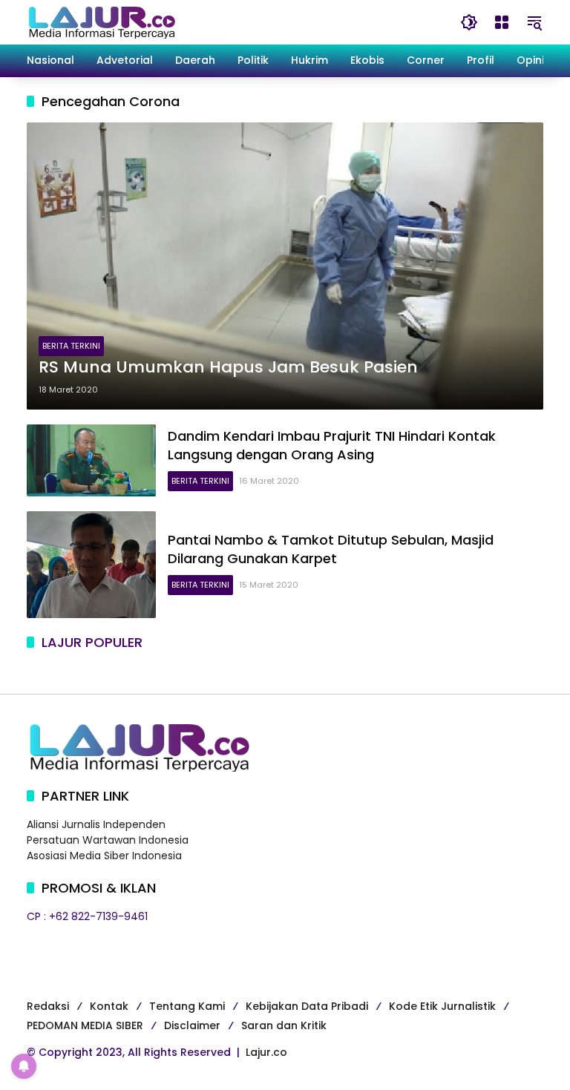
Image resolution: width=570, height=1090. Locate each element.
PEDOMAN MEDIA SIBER (85, 1025)
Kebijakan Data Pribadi (307, 1006)
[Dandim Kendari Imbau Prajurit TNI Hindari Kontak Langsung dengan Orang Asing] (91, 460)
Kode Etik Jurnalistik (442, 1006)
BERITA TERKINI (71, 346)
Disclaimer (192, 1025)
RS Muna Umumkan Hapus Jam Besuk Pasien (228, 367)
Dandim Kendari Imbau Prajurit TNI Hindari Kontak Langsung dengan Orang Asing (332, 445)
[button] (469, 22)
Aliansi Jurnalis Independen (96, 824)
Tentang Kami (187, 1006)
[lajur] (101, 21)
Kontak (109, 1006)
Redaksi (48, 1006)
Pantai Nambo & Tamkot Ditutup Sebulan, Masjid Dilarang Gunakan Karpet (331, 549)
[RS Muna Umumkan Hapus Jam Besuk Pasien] (285, 266)
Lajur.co (266, 1052)
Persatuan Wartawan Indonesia (108, 840)
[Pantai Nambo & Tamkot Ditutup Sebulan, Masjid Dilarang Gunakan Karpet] (91, 564)
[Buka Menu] (502, 22)
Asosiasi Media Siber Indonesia (104, 855)
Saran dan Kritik (284, 1025)
